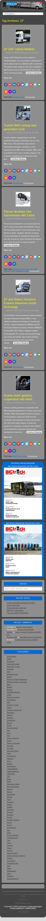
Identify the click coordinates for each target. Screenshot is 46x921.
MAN (15, 456)
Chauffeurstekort (13, 692)
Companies (11, 700)
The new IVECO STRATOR (17, 613)
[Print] (6, 91)
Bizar (9, 684)
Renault (10, 812)
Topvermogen (12, 853)
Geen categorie (13, 738)
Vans (9, 866)
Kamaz (9, 764)
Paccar (26, 271)
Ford (9, 733)
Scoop (9, 822)
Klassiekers (11, 766)
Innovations (11, 756)
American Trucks (19, 269)
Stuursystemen (13, 835)
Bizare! (9, 687)
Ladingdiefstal (12, 769)
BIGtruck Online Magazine (17, 679)
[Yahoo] (10, 91)
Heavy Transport (13, 743)
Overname (11, 794)
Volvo (9, 874)
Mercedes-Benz (13, 787)
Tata (8, 840)
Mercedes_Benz (13, 784)
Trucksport (11, 861)
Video (9, 868)
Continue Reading (34, 73)
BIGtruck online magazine (17, 682)
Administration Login (23, 903)
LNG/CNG (11, 774)
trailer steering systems (16, 856)
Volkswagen (11, 871)
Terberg (10, 845)
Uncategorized (18, 183)
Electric (10, 715)
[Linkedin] (14, 84)
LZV (8, 776)
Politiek (9, 807)
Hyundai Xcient (13, 751)
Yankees (10, 876)
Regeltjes (10, 810)
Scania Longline (13, 820)
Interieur (10, 759)
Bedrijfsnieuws (18, 367)
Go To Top (23, 899)
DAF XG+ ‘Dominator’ (15, 610)
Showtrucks (11, 828)
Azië (8, 672)
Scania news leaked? (24, 627)
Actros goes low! (13, 605)
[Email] (39, 84)
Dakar (9, 707)
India (9, 753)
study (9, 833)
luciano (9, 632)
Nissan (9, 792)
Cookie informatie (34, 906)
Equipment (19, 271)
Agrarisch (10, 661)
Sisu (8, 830)
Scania (24, 456)
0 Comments (30, 97)
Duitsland (10, 713)
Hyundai (10, 746)
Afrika (9, 659)
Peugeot (10, 802)
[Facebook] (6, 84)
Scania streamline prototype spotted (21, 603)
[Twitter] (35, 84)
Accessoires (11, 656)
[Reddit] (22, 84)
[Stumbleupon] (31, 84)
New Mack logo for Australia (31, 637)
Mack (9, 779)
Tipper (9, 848)
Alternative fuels (19, 97)
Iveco (9, 761)
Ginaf (9, 741)
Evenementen (12, 728)
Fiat (8, 730)
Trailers (10, 858)
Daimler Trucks (13, 705)
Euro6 (9, 725)
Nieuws (10, 789)
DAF (13, 271)
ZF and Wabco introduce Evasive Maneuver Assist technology (20, 303)
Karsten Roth (12, 637)
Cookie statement (17, 908)
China (9, 695)
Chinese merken (13, 697)
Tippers (10, 851)
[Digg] (14, 91)
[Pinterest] (18, 84)
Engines (10, 718)
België (9, 677)
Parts (19, 456)
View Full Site (23, 911)
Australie (10, 669)
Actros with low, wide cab (16, 608)
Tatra (9, 843)
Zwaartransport (13, 879)
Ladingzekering (13, 771)
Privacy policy (30, 908)
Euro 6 (9, 723)
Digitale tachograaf (14, 710)
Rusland (10, 815)
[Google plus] (10, 84)
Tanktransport (12, 838)
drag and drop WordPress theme (32, 895)
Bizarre (9, 690)
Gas (8, 736)
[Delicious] (27, 84)
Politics (9, 805)
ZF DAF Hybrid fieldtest (19, 49)
